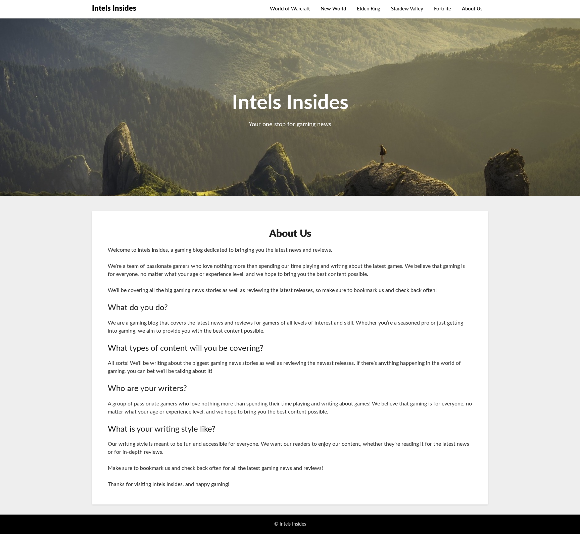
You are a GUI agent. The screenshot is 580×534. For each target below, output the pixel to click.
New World (333, 8)
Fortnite (442, 8)
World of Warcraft (290, 8)
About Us (472, 8)
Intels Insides (114, 8)
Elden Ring (368, 8)
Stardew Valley (407, 8)
